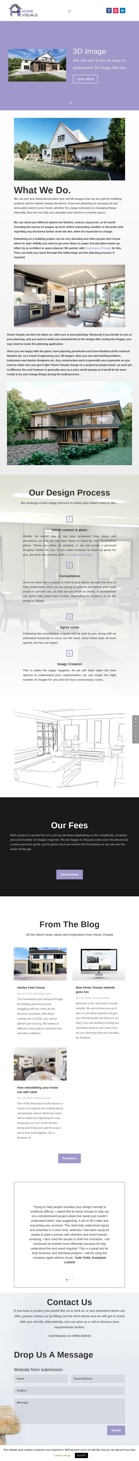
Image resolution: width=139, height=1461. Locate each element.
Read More (69, 1158)
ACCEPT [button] (81, 1455)
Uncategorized (42, 993)
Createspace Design (98, 248)
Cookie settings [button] (62, 1455)
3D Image (89, 51)
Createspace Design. (79, 554)
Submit (116, 1430)
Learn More (85, 79)
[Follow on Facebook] (109, 10)
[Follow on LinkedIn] (122, 10)
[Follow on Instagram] (115, 10)
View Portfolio (69, 874)
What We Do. (42, 190)
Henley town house (31, 987)
